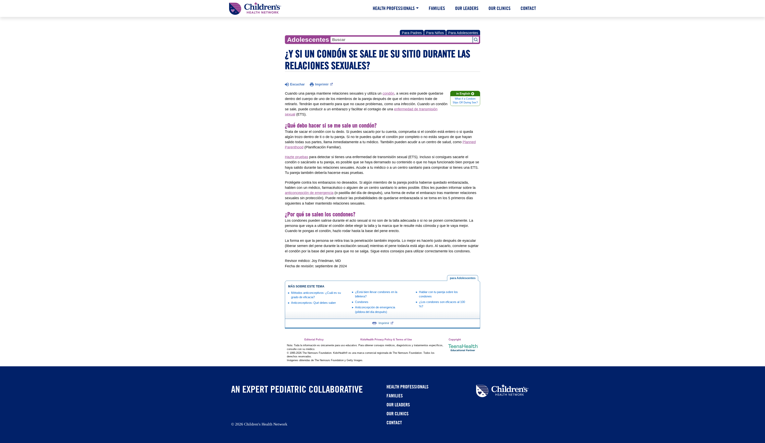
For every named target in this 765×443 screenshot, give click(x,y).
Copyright (455, 339)
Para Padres (412, 33)
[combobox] (402, 40)
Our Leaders (467, 8)
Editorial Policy (314, 339)
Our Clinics (499, 8)
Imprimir (322, 84)
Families (437, 8)
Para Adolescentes (463, 33)
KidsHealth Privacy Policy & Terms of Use (386, 339)
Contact (528, 8)
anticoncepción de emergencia (309, 193)
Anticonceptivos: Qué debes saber (313, 302)
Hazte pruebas (296, 157)
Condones (361, 302)
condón (388, 93)
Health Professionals (394, 8)
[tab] (462, 278)
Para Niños (435, 33)
